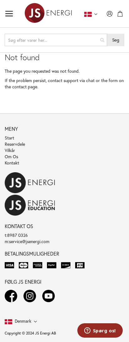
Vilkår (10, 150)
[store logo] (48, 13)
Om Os (11, 156)
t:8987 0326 (16, 235)
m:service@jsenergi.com (27, 241)
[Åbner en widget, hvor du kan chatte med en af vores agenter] (100, 331)
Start (9, 138)
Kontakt (12, 163)
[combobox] (56, 40)
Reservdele (15, 144)
